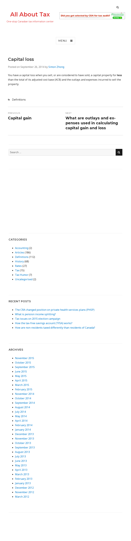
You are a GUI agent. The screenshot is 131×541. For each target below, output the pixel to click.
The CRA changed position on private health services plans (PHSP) (54, 310)
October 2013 (23, 443)
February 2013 (23, 479)
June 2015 (21, 371)
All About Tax (30, 14)
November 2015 (24, 358)
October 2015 (23, 362)
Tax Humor (21, 275)
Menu (62, 40)
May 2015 (21, 376)
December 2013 (24, 434)
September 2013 (25, 447)
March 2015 (22, 385)
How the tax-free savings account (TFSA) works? (43, 323)
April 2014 (21, 420)
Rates (18, 266)
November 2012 (24, 492)
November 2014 (24, 394)
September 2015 (25, 367)
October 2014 (23, 398)
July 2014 (20, 411)
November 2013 (24, 438)
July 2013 (20, 456)
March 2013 (22, 474)
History (19, 261)
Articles (19, 252)
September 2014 (25, 403)
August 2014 (22, 407)
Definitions (19, 99)
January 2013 (23, 483)
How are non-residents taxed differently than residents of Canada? (55, 327)
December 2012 (24, 487)
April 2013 (21, 470)
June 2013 (21, 461)
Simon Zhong (56, 67)
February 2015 (23, 389)
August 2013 (22, 452)
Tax (17, 270)
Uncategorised (23, 279)
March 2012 (22, 496)
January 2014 (23, 429)
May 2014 (21, 416)
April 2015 (21, 380)
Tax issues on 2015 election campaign (37, 318)
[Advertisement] (35, 196)
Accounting (21, 248)
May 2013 (21, 465)
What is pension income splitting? (35, 314)
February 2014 (23, 425)
